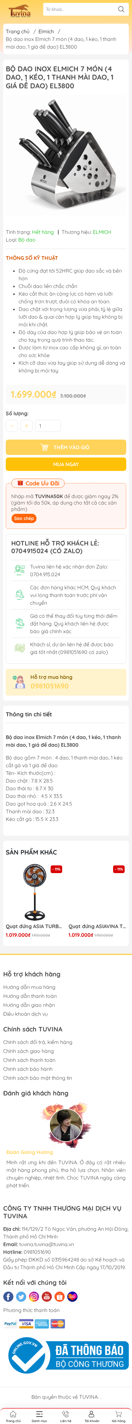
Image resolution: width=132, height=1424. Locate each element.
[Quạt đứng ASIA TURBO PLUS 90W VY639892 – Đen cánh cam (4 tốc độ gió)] (35, 893)
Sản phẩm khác (31, 852)
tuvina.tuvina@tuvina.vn (46, 1244)
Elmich (46, 31)
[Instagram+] (34, 1297)
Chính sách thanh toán (29, 1060)
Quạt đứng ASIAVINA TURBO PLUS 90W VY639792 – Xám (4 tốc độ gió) (98, 926)
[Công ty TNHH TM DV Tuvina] (21, 11)
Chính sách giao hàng (28, 1051)
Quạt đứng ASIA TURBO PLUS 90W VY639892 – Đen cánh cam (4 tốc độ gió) (35, 926)
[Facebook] (8, 1297)
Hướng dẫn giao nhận (29, 1005)
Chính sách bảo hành (28, 1069)
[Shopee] (59, 1297)
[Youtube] (47, 1297)
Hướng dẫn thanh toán (30, 996)
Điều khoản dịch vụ (25, 1014)
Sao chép (24, 518)
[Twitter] (21, 1297)
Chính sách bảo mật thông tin (37, 1078)
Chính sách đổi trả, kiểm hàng (37, 1042)
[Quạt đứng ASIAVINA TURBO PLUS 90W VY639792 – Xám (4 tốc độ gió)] (98, 893)
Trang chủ (17, 31)
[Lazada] (72, 1297)
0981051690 (49, 685)
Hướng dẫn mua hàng (29, 987)
